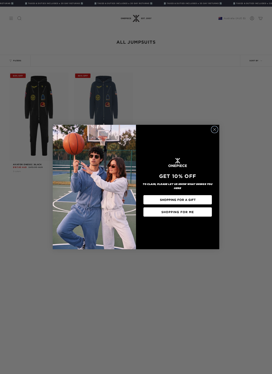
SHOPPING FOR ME (177, 212)
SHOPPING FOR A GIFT (178, 199)
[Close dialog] (214, 129)
